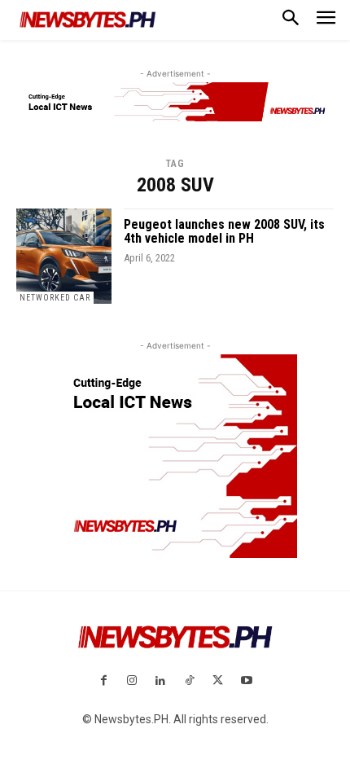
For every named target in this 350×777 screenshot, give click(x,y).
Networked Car (55, 297)
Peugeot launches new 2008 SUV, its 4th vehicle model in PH (224, 232)
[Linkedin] (161, 681)
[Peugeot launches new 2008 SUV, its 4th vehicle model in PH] (64, 256)
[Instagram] (132, 681)
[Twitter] (218, 681)
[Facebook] (103, 681)
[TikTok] (189, 681)
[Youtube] (246, 681)
